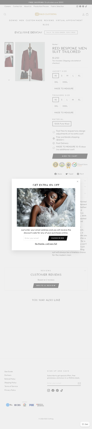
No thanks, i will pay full (46, 243)
